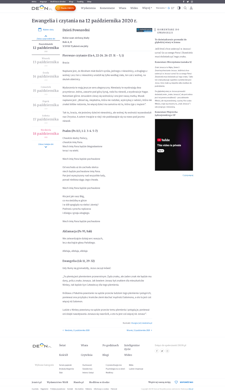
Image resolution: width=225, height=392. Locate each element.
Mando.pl (78, 382)
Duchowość (87, 365)
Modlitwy (109, 372)
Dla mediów (79, 389)
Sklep (89, 2)
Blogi (71, 2)
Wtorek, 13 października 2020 (138, 330)
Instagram (192, 1)
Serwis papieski (65, 365)
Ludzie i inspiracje (136, 369)
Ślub (61, 372)
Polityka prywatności (57, 389)
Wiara (122, 8)
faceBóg (80, 2)
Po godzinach (110, 345)
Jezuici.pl (37, 382)
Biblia (34, 2)
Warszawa (160, 8)
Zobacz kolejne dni (45, 144)
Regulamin (44, 389)
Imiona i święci (88, 372)
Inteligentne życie (132, 347)
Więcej (146, 7)
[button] (179, 8)
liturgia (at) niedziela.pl (141, 323)
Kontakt (70, 389)
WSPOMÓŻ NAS (186, 382)
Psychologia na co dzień (115, 369)
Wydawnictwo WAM (57, 382)
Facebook (183, 1)
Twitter (187, 1)
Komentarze (107, 8)
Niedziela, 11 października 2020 (77, 330)
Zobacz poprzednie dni (46, 38)
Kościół (63, 354)
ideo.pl (190, 389)
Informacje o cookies (101, 389)
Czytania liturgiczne (114, 365)
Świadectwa (87, 369)
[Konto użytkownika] (191, 8)
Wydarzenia (88, 8)
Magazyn (43, 2)
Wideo (134, 8)
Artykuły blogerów (66, 369)
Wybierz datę (48, 30)
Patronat (114, 389)
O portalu (35, 389)
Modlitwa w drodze (57, 2)
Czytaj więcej (188, 175)
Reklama (89, 389)
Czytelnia (86, 354)
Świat (62, 345)
